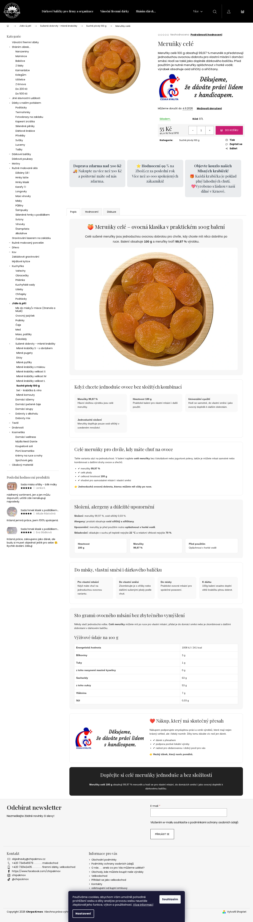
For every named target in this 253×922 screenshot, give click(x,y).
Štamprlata (22, 229)
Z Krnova (20, 84)
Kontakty (96, 884)
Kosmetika (18, 432)
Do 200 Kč (21, 89)
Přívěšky (20, 135)
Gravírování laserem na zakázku (31, 238)
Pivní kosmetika (24, 451)
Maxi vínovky (23, 196)
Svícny (19, 219)
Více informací (143, 905)
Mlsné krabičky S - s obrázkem (34, 348)
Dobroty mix (22, 418)
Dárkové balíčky (21, 154)
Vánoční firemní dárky (25, 42)
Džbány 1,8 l (22, 173)
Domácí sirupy (24, 409)
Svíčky (19, 140)
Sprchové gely (24, 460)
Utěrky (19, 289)
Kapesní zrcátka (25, 121)
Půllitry (19, 205)
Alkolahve (21, 233)
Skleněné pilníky (25, 126)
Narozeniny (22, 51)
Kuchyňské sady (25, 284)
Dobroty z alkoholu (26, 413)
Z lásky (19, 65)
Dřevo (15, 247)
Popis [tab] (73, 212)
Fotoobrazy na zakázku (29, 117)
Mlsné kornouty (25, 395)
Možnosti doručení (209, 108)
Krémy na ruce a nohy (28, 455)
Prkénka (20, 280)
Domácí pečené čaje (28, 404)
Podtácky (21, 107)
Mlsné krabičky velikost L (30, 381)
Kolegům (20, 75)
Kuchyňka (18, 266)
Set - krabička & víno (29, 390)
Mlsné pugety (24, 353)
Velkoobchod (99, 876)
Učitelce (20, 79)
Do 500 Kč (21, 93)
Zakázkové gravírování (25, 256)
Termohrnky (22, 112)
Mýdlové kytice (21, 261)
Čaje (18, 325)
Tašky (18, 149)
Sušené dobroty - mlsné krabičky (35, 343)
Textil (15, 423)
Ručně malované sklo (25, 168)
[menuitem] (67, 11)
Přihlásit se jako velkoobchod (108, 880)
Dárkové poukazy (22, 159)
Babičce (20, 61)
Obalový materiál (22, 465)
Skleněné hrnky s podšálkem (32, 214)
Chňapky (20, 294)
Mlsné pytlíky (24, 362)
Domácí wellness (25, 437)
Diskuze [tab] (111, 212)
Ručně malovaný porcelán (28, 243)
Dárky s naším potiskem (26, 103)
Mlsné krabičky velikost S (31, 371)
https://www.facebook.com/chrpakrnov (36, 871)
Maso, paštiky (23, 334)
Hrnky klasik (22, 182)
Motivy (16, 163)
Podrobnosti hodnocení (206, 34)
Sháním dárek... (21, 47)
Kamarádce (22, 70)
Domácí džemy (24, 399)
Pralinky (20, 320)
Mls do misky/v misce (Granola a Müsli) (35, 309)
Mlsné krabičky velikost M (31, 376)
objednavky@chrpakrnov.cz (28, 859)
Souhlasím (170, 899)
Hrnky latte (22, 177)
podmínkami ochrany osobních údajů (214, 822)
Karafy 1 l (20, 187)
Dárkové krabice (25, 131)
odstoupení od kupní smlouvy (109, 888)
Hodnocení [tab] (91, 212)
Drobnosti (18, 427)
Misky (18, 201)
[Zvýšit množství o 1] (209, 130)
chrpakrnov (19, 875)
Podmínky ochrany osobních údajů (112, 863)
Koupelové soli (24, 446)
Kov (14, 252)
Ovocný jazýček (25, 315)
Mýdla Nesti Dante (26, 441)
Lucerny (20, 145)
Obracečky (22, 275)
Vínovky (20, 224)
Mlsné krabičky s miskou (30, 367)
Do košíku (231, 130)
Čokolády (21, 339)
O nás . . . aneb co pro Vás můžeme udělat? (117, 867)
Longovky (21, 191)
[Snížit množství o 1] (193, 130)
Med (18, 329)
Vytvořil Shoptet (236, 911)
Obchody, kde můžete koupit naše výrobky (117, 872)
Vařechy (20, 271)
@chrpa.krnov (20, 879)
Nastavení (83, 914)
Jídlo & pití (19, 303)
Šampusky (21, 210)
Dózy (19, 357)
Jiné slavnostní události (26, 98)
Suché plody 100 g (28, 385)
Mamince (21, 56)
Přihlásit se (162, 834)
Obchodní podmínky (104, 859)
